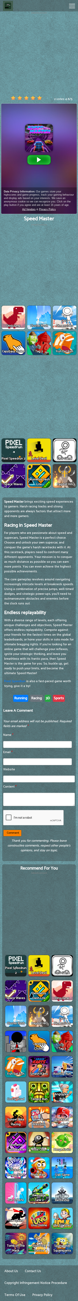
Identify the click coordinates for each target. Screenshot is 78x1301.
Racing (36, 698)
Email (8, 752)
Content (10, 786)
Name (8, 735)
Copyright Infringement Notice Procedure (35, 1283)
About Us (11, 1271)
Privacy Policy (42, 1295)
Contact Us (33, 1271)
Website (9, 769)
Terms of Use (14, 1295)
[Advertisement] (39, 54)
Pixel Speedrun (14, 681)
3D (48, 698)
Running (20, 698)
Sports (59, 698)
